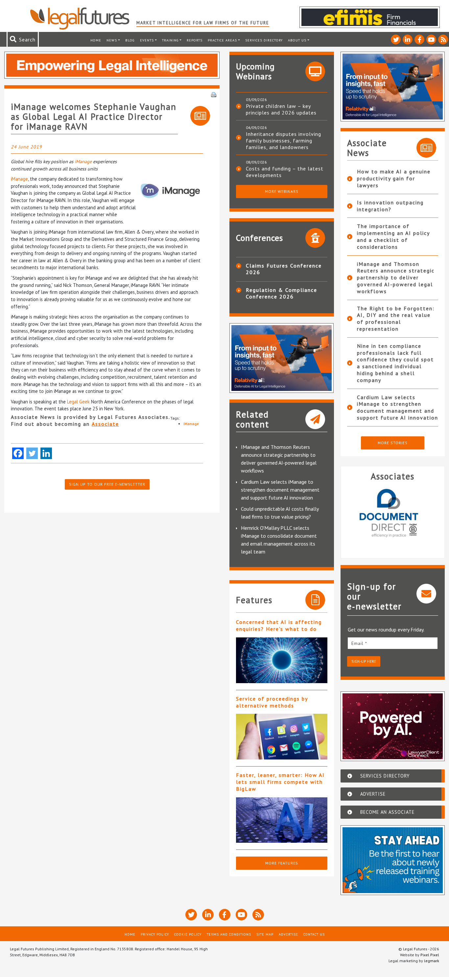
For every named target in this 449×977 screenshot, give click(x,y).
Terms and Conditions (229, 934)
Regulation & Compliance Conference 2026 (281, 293)
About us (297, 40)
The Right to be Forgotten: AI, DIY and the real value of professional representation (396, 318)
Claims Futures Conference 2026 (284, 268)
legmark (431, 960)
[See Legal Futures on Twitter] (396, 39)
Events (147, 40)
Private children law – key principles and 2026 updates (281, 109)
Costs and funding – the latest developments (284, 171)
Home (95, 40)
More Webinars (281, 191)
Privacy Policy (155, 934)
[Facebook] (18, 453)
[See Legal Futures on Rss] (443, 39)
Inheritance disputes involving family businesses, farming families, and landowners (283, 140)
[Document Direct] (392, 517)
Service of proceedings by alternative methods (272, 702)
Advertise (288, 934)
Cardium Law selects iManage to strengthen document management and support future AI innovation (280, 489)
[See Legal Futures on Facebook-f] (419, 39)
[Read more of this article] (281, 660)
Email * (359, 643)
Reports (194, 40)
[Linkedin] (46, 453)
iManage (83, 161)
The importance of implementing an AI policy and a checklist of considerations (393, 236)
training (170, 40)
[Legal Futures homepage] (83, 18)
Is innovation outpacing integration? (390, 206)
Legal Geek (78, 402)
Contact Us (314, 934)
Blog (130, 40)
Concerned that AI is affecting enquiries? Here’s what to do (279, 625)
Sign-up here (363, 661)
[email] (392, 643)
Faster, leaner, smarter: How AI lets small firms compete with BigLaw (280, 782)
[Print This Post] (213, 94)
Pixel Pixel (429, 954)
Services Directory (264, 40)
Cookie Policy (187, 934)
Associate (105, 424)
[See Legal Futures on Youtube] (431, 39)
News (111, 40)
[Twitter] (32, 453)
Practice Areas (222, 40)
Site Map (264, 934)
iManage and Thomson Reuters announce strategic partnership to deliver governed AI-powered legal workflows (396, 278)
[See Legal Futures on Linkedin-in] (408, 39)
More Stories (393, 442)
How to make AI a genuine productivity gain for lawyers (394, 178)
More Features (281, 863)
